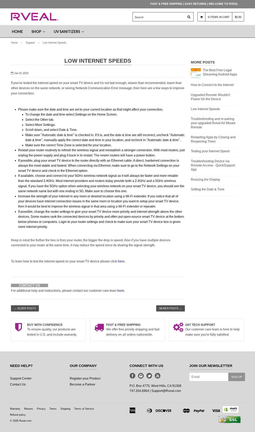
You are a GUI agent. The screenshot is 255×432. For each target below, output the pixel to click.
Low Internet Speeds (205, 109)
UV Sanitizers (67, 31)
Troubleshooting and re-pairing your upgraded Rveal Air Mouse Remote (213, 123)
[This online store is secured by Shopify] (231, 411)
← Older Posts (25, 308)
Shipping (65, 408)
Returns (28, 408)
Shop (36, 31)
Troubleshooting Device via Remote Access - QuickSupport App (213, 165)
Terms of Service (84, 408)
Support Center (20, 378)
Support (30, 42)
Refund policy (18, 414)
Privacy (41, 408)
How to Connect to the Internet (212, 85)
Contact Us (18, 384)
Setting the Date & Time (207, 189)
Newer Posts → (170, 308)
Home (17, 31)
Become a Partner (82, 384)
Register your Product (85, 378)
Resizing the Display (205, 179)
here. (121, 261)
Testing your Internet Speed (210, 151)
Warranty (15, 408)
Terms (53, 408)
